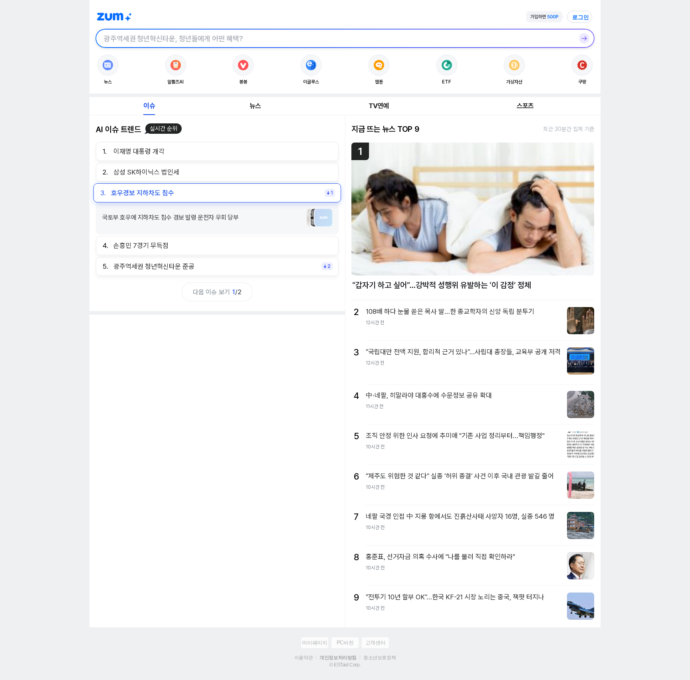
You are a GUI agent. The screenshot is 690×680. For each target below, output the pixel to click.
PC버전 (345, 643)
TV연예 (379, 106)
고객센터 (375, 643)
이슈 (149, 106)
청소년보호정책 (379, 657)
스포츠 (525, 106)
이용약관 (303, 657)
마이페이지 (314, 643)
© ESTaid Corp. (345, 665)
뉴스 (255, 106)
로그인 (580, 17)
